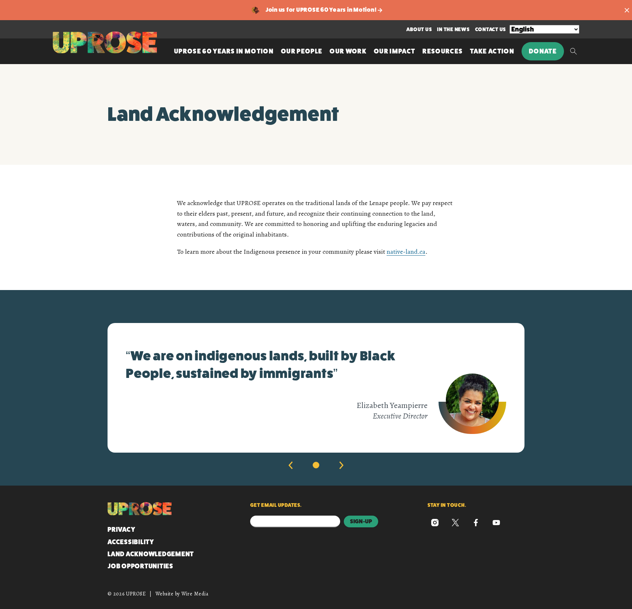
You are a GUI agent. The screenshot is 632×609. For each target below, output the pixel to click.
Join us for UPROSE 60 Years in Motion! (322, 9)
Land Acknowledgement (151, 554)
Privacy (121, 529)
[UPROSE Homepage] (105, 42)
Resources (442, 51)
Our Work (348, 51)
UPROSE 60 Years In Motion (224, 51)
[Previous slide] (290, 465)
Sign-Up (361, 521)
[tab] (316, 465)
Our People (301, 51)
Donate (543, 51)
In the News (453, 29)
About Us (419, 29)
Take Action (492, 51)
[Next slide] (341, 465)
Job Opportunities (140, 566)
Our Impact (394, 51)
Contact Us (490, 29)
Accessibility (131, 542)
